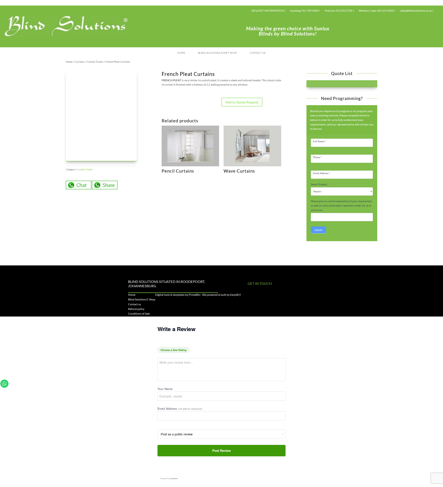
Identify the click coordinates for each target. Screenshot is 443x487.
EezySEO (235, 294)
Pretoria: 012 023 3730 (338, 10)
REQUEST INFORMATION (268, 10)
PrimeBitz (194, 294)
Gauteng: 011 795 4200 (304, 10)
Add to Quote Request (242, 102)
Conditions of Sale (139, 313)
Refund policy (136, 308)
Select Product (320, 184)
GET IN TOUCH (260, 283)
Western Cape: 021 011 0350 (376, 10)
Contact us (258, 52)
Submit (318, 229)
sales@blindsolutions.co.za (416, 10)
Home (181, 52)
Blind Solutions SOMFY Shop (217, 52)
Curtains (79, 61)
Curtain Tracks (95, 61)
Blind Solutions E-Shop (141, 299)
